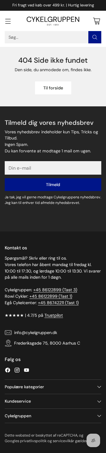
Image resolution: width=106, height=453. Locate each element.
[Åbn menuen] (8, 21)
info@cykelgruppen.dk (35, 332)
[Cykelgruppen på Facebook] (7, 371)
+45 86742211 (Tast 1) (58, 302)
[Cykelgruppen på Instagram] (17, 371)
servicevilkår (63, 440)
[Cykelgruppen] (53, 21)
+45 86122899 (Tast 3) (55, 289)
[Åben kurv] (96, 21)
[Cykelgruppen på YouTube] (26, 371)
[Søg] (94, 37)
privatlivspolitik (33, 440)
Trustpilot (53, 315)
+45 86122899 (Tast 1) (50, 296)
